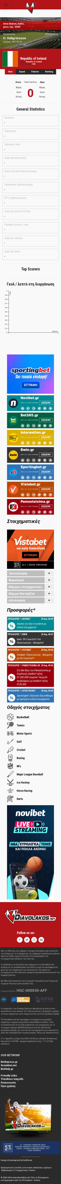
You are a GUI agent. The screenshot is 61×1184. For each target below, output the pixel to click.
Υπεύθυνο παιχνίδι (12, 1079)
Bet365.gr (29, 415)
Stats (10, 71)
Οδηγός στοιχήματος (28, 707)
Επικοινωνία (8, 1082)
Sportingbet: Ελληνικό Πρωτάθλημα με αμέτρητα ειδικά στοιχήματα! (35, 697)
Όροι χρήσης (8, 1086)
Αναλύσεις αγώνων (42, 1168)
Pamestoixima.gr (35, 501)
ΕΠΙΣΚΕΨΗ (45, 403)
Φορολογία (16, 580)
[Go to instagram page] (34, 940)
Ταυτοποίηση (18, 573)
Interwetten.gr (33, 432)
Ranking (49, 71)
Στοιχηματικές (21, 1170)
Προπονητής (9, 34)
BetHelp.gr (7, 1068)
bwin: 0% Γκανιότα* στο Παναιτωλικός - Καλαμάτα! (30, 641)
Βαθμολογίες (7, 1170)
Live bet (17, 1168)
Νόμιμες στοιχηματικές (25, 587)
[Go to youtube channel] (41, 940)
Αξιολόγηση (17, 600)
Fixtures (35, 71)
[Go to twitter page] (27, 940)
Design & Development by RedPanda (16, 1160)
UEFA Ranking (51, 34)
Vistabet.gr (31, 484)
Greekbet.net (9, 1065)
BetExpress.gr (9, 1061)
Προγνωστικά (7, 1168)
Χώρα (22, 62)
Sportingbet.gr (33, 467)
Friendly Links (9, 1075)
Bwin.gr (27, 450)
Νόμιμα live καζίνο (22, 594)
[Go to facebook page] (20, 940)
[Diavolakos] (30, 916)
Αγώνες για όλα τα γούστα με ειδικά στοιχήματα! (31, 625)
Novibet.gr (30, 398)
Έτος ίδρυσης (25, 64)
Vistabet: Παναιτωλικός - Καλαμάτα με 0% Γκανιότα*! (34, 656)
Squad (22, 71)
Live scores (27, 1168)
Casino (32, 1170)
